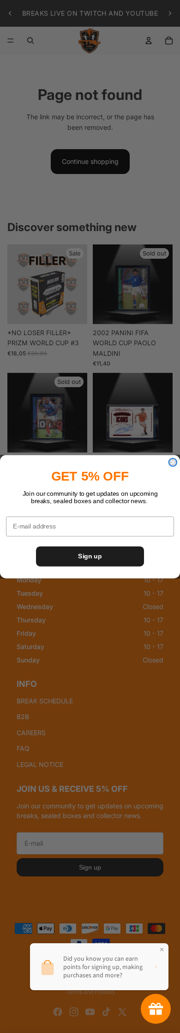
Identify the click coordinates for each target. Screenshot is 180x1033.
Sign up (90, 555)
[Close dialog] (173, 462)
